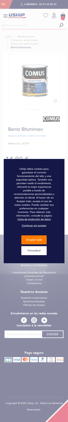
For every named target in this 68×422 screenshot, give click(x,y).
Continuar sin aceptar (34, 225)
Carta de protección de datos (34, 219)
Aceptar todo (34, 239)
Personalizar (34, 250)
